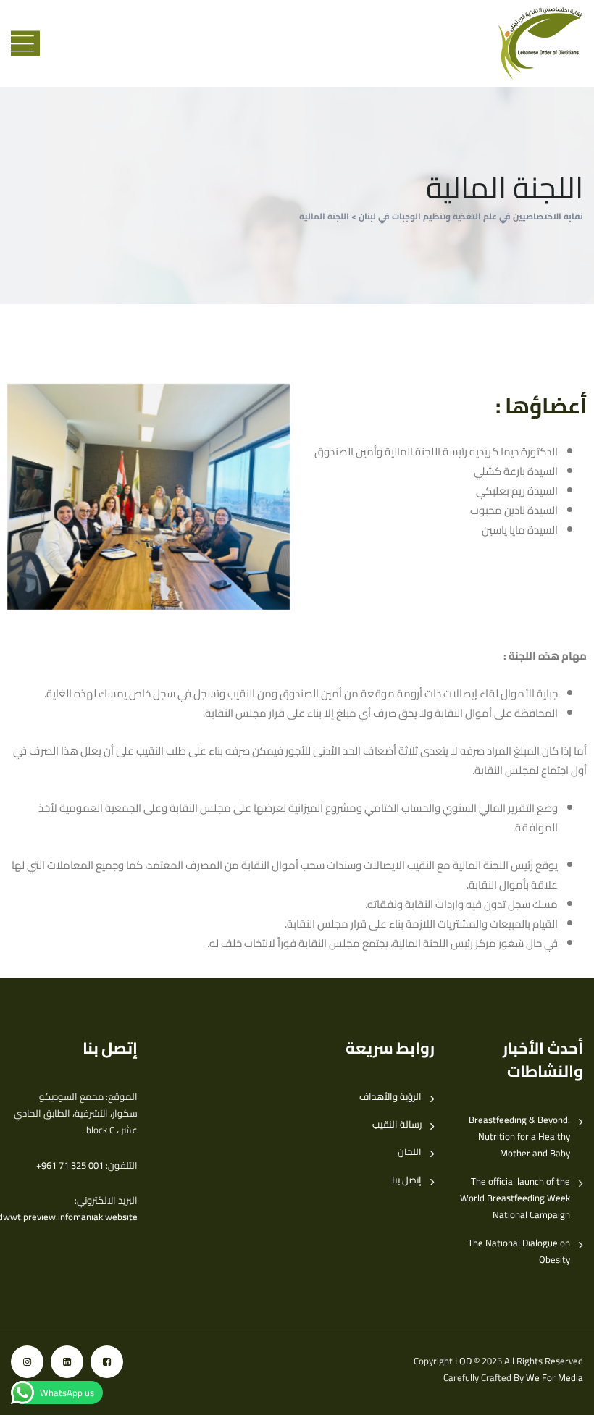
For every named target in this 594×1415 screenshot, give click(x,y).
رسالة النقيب (397, 1124)
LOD (463, 1360)
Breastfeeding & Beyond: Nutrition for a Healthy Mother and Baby (519, 1137)
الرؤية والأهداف (390, 1096)
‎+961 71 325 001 (70, 1165)
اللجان (410, 1151)
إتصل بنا (407, 1180)
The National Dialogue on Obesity (519, 1251)
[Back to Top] (563, 1391)
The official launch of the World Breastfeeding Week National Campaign (515, 1198)
